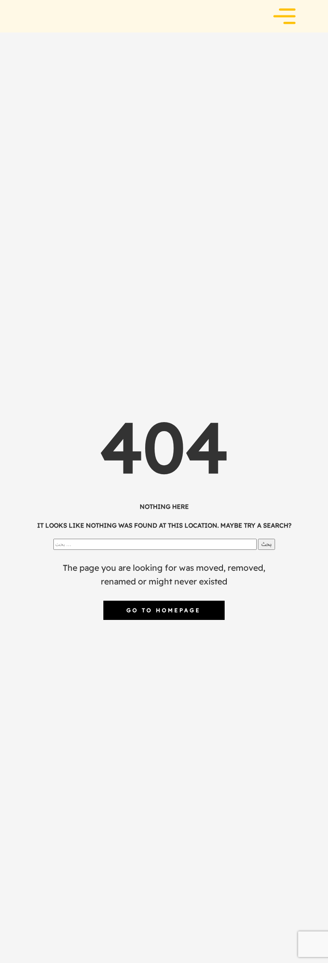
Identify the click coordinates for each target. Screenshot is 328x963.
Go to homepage (163, 610)
